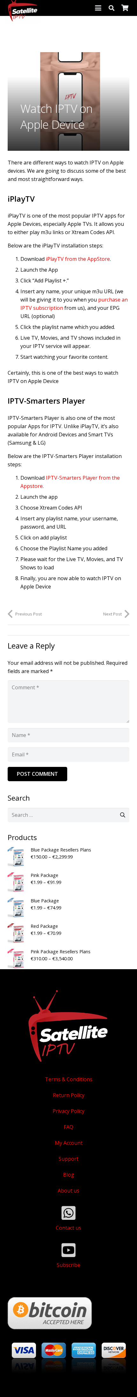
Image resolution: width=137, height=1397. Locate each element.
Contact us (68, 1227)
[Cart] (125, 8)
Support (68, 1158)
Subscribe (68, 1264)
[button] (98, 8)
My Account (69, 1142)
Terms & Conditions (68, 1079)
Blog (68, 1174)
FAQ (68, 1126)
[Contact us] (68, 1213)
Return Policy (68, 1095)
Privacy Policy (68, 1111)
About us (68, 1190)
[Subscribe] (68, 1250)
